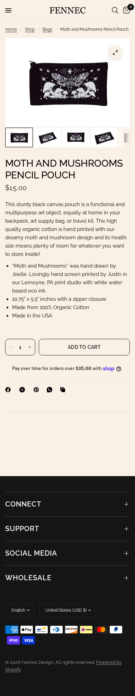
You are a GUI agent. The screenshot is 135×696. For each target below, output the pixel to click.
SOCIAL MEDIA (31, 553)
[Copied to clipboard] (64, 390)
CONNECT (23, 504)
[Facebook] (9, 390)
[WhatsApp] (51, 390)
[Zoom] (115, 52)
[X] (23, 390)
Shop (30, 29)
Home (11, 29)
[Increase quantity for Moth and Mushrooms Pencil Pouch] (30, 347)
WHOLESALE (28, 578)
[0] (125, 10)
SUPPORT (22, 529)
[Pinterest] (38, 390)
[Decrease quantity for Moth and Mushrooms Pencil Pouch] (11, 347)
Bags (47, 29)
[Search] (115, 10)
